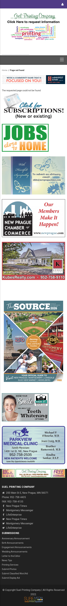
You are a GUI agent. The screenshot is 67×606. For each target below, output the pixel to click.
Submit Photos (9, 569)
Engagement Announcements (17, 547)
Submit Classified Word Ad (15, 573)
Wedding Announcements (14, 551)
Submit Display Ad (11, 578)
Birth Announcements (13, 543)
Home (4, 70)
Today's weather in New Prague (15, 53)
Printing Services (10, 565)
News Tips (7, 560)
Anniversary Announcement (16, 538)
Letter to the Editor (11, 556)
